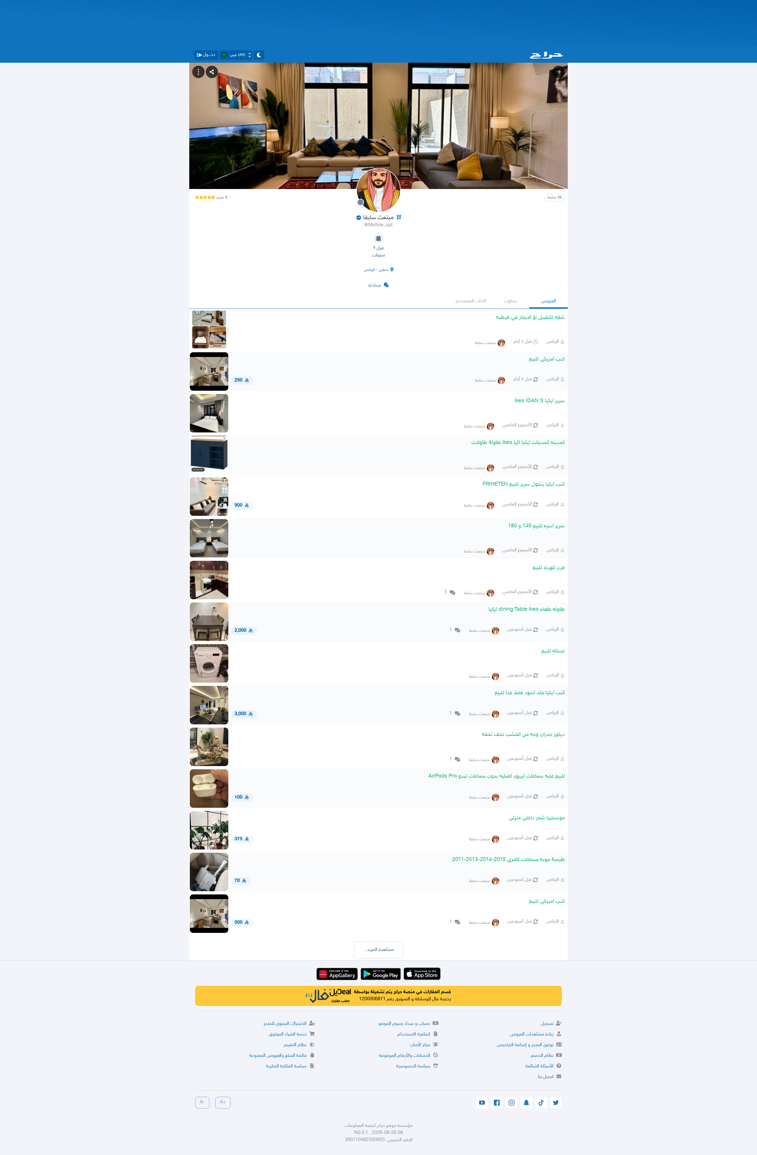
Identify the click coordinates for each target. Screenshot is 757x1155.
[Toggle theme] (259, 55)
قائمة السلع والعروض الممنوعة (278, 1056)
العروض (548, 301)
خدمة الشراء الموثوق (288, 1034)
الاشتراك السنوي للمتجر (285, 1024)
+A (223, 1102)
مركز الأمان (420, 1045)
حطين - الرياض (376, 269)
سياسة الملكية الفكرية (286, 1066)
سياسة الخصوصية (413, 1066)
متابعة (554, 198)
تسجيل (547, 1024)
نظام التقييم (295, 1045)
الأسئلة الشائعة (539, 1066)
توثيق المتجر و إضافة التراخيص (525, 1045)
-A (202, 1102)
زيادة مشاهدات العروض (532, 1034)
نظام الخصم (542, 1056)
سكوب (510, 301)
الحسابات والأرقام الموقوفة (404, 1056)
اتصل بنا (546, 1077)
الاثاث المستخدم (471, 301)
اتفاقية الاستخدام (413, 1034)
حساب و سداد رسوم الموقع (404, 1024)
